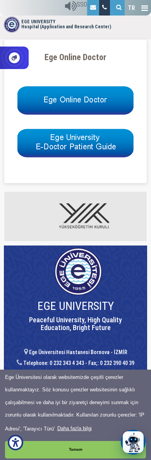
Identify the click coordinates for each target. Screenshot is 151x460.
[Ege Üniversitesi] (117, 8)
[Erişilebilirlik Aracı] (15, 442)
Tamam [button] (75, 449)
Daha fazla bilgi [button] (74, 428)
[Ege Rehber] (104, 8)
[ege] (93, 8)
